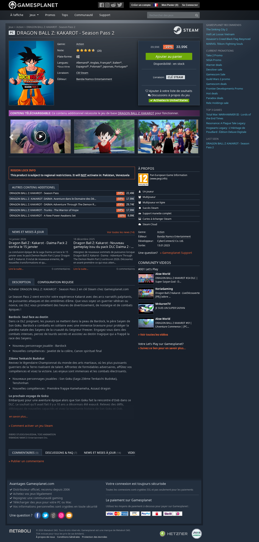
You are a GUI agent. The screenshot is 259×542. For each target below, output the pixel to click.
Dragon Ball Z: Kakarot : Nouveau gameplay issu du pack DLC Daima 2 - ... (103, 245)
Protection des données (94, 536)
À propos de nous (45, 536)
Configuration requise (56, 282)
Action (19, 27)
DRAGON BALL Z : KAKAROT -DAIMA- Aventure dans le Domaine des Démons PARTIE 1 (61, 199)
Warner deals (214, 65)
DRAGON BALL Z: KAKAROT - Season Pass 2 (51, 27)
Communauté (83, 15)
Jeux (11, 27)
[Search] (196, 15)
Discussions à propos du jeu (170, 95)
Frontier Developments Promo (224, 88)
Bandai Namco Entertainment (94, 79)
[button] (155, 4)
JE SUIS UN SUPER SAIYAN (170, 307)
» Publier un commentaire (26, 461)
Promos (50, 15)
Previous (11, 136)
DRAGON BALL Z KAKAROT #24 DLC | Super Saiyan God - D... (176, 279)
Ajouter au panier (169, 56)
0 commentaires (61, 268)
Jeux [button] (33, 15)
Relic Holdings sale (217, 103)
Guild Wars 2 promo (218, 79)
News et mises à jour (28, 232)
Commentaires (25, 453)
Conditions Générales (68, 536)
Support (104, 15)
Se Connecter (190, 5)
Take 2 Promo (214, 55)
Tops (65, 15)
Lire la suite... (16, 268)
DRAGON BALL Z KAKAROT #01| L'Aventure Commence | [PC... (173, 324)
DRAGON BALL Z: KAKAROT (136, 113)
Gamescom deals (216, 84)
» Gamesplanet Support (176, 253)
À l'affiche (16, 15)
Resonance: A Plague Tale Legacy (225, 123)
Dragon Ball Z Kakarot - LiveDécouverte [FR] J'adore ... (177, 294)
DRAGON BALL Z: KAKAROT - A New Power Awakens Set (43, 215)
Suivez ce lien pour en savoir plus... (163, 348)
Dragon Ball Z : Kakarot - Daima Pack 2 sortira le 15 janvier (38, 245)
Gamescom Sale (215, 74)
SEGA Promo (213, 60)
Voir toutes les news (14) (121, 232)
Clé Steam (82, 73)
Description (21, 282)
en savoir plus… (18, 416)
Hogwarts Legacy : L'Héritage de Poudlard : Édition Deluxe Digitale (226, 130)
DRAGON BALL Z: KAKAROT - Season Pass (34, 193)
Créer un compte (141, 5)
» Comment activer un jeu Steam (31, 426)
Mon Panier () (170, 5)
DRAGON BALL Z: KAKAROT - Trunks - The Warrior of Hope (44, 210)
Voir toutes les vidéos (154, 334)
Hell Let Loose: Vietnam (220, 34)
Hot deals (212, 93)
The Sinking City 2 (216, 29)
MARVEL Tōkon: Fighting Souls (224, 44)
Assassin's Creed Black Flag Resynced (228, 39)
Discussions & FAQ (61, 453)
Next (197, 136)
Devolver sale (214, 69)
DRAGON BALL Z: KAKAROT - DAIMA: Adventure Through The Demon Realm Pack (58, 204)
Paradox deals (214, 98)
